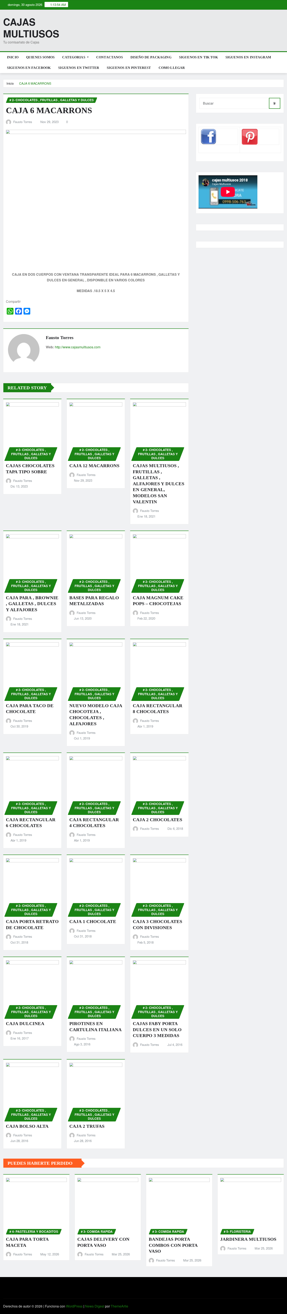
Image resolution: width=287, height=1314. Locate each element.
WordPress (74, 1306)
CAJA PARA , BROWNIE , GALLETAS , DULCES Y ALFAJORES (32, 603)
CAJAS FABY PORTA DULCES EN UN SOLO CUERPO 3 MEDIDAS (157, 1029)
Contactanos (109, 57)
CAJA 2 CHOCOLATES (157, 819)
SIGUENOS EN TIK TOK (198, 57)
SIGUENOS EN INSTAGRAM (248, 57)
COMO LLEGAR (172, 68)
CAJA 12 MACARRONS (94, 465)
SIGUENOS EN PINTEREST (129, 68)
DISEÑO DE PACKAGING (150, 57)
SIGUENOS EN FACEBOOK (29, 68)
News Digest (94, 1306)
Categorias (74, 57)
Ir (275, 103)
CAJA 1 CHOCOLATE (92, 921)
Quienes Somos (40, 57)
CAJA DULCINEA (25, 1023)
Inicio (12, 57)
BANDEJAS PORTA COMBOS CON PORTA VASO (173, 1245)
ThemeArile (119, 1306)
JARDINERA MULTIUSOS (248, 1239)
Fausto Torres (22, 121)
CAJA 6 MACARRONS (35, 83)
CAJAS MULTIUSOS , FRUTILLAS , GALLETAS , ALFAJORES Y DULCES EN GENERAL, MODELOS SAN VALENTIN (158, 483)
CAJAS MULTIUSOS (31, 27)
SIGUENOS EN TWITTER (78, 68)
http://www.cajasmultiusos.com (77, 347)
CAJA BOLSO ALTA (27, 1126)
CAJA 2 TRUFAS (86, 1126)
